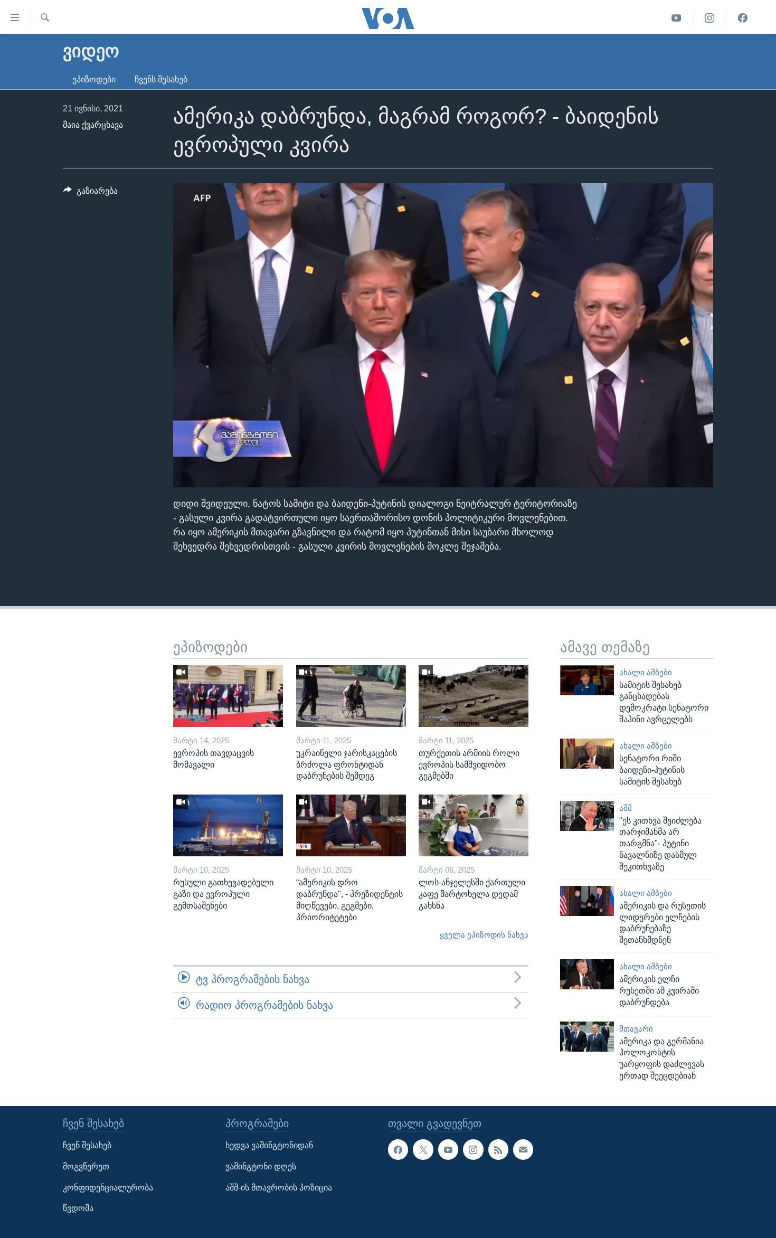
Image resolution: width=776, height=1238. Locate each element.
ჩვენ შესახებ (87, 1145)
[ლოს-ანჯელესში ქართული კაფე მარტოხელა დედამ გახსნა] (473, 825)
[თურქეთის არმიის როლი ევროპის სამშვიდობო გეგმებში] (473, 696)
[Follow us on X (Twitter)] (423, 1149)
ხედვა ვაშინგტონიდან (269, 1145)
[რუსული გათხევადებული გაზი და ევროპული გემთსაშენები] (228, 825)
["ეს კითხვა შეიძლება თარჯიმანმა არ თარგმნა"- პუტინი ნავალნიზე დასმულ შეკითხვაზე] (587, 816)
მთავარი (636, 1029)
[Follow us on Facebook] (398, 1149)
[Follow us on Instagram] (473, 1149)
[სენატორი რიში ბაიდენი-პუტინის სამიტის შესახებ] (587, 754)
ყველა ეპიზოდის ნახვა (484, 935)
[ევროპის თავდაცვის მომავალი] (228, 696)
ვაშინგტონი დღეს (260, 1166)
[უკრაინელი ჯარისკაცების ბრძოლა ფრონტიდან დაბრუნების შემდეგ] (351, 696)
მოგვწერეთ (86, 1166)
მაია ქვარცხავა (93, 124)
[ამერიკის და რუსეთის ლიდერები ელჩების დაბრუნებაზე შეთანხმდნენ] (587, 901)
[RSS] (498, 1149)
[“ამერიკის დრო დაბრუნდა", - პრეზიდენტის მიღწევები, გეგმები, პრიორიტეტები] (351, 825)
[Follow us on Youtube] (448, 1149)
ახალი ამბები (645, 672)
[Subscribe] (523, 1149)
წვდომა (78, 1208)
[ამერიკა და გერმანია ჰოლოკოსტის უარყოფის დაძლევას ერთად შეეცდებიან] (587, 1037)
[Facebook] (742, 18)
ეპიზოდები (94, 79)
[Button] (90, 193)
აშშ (625, 808)
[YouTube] (676, 18)
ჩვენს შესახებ (161, 79)
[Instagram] (709, 18)
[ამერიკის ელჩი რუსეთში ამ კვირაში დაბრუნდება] (587, 974)
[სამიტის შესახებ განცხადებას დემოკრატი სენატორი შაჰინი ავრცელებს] (587, 680)
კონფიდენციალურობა (108, 1187)
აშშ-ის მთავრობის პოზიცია (278, 1187)
